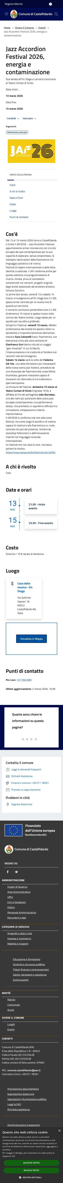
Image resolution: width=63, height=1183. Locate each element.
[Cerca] (56, 14)
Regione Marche (14, 4)
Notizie (11, 999)
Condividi (11, 118)
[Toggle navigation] (6, 14)
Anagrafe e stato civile (19, 933)
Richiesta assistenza (18, 1109)
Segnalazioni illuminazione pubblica (26, 1099)
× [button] (59, 1131)
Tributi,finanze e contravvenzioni (31, 969)
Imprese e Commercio (19, 938)
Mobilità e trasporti (17, 944)
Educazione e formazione (26, 959)
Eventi (42, 28)
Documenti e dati (16, 918)
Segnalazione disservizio (20, 1094)
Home (7, 28)
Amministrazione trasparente (23, 1125)
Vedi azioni (28, 118)
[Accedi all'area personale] (50, 4)
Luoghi (11, 1024)
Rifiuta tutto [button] (31, 1170)
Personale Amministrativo (21, 912)
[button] (31, 1177)
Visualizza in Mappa (31, 639)
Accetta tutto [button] (31, 1162)
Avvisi (10, 1010)
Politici (11, 907)
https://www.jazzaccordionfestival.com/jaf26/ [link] (31, 452)
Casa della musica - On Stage (24, 587)
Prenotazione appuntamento (23, 1089)
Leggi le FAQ (14, 1104)
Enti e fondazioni (16, 902)
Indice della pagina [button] (21, 174)
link (13, 1156)
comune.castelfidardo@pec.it (24, 1070)
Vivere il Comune (24, 28)
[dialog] (31, 1155)
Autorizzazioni (21, 980)
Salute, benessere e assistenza (30, 975)
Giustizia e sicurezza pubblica (29, 964)
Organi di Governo (17, 887)
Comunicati (13, 1005)
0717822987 (24, 680)
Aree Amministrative (18, 892)
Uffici (10, 897)
